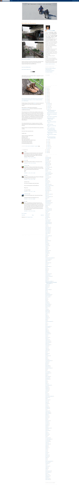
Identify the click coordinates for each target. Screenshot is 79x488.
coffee (46, 246)
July (48, 139)
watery (46, 473)
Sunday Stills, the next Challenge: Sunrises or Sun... (52, 132)
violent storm (47, 466)
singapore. (46, 447)
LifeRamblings (26, 193)
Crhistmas (46, 278)
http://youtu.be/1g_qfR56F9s (26, 59)
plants (46, 159)
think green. (47, 205)
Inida (46, 288)
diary (46, 212)
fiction (46, 175)
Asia (46, 267)
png (46, 256)
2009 (47, 151)
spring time (47, 454)
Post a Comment (24, 213)
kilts (46, 392)
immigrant (46, 387)
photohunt (46, 214)
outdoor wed (47, 213)
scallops (46, 442)
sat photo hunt (47, 230)
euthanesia (47, 361)
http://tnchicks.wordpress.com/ (26, 69)
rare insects (47, 423)
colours (46, 347)
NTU (46, 206)
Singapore (46, 162)
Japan (46, 224)
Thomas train (47, 306)
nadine (46, 192)
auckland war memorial (48, 321)
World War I (47, 310)
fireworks (46, 363)
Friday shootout (47, 184)
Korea (46, 291)
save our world (47, 176)
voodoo (46, 467)
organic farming (47, 412)
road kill (46, 432)
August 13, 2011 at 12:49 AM (30, 163)
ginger (46, 375)
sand (46, 436)
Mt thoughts (47, 217)
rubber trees (47, 434)
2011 (47, 102)
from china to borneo (48, 367)
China (46, 272)
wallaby (46, 468)
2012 (47, 100)
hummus (46, 386)
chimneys (46, 343)
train (46, 458)
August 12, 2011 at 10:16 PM (30, 157)
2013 (47, 99)
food (46, 170)
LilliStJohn (25, 165)
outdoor (46, 255)
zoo (45, 234)
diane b (25, 160)
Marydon (34, 103)
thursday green (47, 201)
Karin (25, 175)
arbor (46, 320)
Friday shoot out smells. (48, 281)
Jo (24, 151)
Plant (46, 218)
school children (47, 443)
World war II (47, 311)
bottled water (47, 337)
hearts (46, 381)
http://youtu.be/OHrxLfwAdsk (26, 67)
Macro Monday (47, 190)
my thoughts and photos (48, 71)
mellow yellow (47, 228)
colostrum (46, 345)
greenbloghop (47, 378)
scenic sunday (47, 232)
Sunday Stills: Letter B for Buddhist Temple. (51, 118)
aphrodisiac (47, 317)
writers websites (47, 479)
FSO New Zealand (48, 223)
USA (46, 307)
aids (46, 314)
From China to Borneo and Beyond (50, 68)
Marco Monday (47, 240)
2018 (47, 92)
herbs (46, 382)
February (48, 146)
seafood (46, 445)
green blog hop (47, 250)
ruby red (46, 435)
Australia (46, 165)
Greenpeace (47, 285)
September (49, 107)
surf (45, 261)
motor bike (47, 403)
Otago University (47, 295)
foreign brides (47, 365)
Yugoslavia (47, 312)
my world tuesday (48, 167)
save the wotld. (47, 441)
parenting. (46, 415)
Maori (46, 239)
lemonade (46, 394)
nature (46, 254)
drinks (46, 354)
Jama (25, 201)
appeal (46, 318)
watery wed (47, 474)
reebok (46, 426)
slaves (46, 450)
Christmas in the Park (48, 276)
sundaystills (47, 186)
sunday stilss (47, 233)
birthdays (46, 331)
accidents (46, 211)
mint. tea (46, 401)
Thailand (46, 244)
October (48, 106)
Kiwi (46, 290)
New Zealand (47, 157)
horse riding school (48, 385)
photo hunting (47, 229)
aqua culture (47, 245)
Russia (46, 299)
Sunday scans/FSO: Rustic (51, 128)
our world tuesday (48, 208)
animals (46, 178)
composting (47, 349)
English (46, 279)
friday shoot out (47, 169)
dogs (46, 352)
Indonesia (46, 287)
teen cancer (47, 456)
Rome (46, 298)
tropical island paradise (48, 461)
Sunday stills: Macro (50, 124)
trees (46, 459)
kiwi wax (46, 393)
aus (45, 322)
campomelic (47, 339)
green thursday (47, 219)
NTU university (47, 174)
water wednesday (47, 472)
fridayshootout (47, 366)
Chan (46, 271)
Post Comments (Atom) (29, 217)
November (49, 104)
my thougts (47, 252)
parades (46, 414)
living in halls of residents (49, 396)
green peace (47, 377)
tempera (46, 457)
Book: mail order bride (48, 185)
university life (47, 462)
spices (46, 453)
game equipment (47, 372)
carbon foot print (47, 342)
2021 (47, 88)
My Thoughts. (47, 164)
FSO (46, 179)
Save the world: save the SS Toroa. (52, 116)
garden (46, 374)
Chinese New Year (48, 273)
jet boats (46, 391)
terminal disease (47, 262)
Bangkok (46, 268)
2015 (47, 96)
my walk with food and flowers (49, 70)
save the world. (47, 203)
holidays (46, 383)
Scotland (46, 301)
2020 (47, 89)
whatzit (46, 263)
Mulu (46, 241)
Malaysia (46, 180)
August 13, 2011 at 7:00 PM (29, 198)
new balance (47, 408)
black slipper (47, 332)
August (48, 109)
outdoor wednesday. (48, 196)
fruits (46, 369)
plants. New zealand (48, 194)
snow (46, 451)
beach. (46, 323)
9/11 (46, 265)
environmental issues (48, 360)
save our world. (47, 437)
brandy (46, 338)
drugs (46, 356)
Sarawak (46, 168)
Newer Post (23, 215)
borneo (46, 207)
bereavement (47, 189)
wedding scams (47, 475)
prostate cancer (47, 420)
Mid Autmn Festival (48, 294)
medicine (46, 251)
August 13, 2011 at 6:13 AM (29, 179)
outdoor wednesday (48, 173)
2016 (47, 95)
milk (46, 398)
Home (33, 215)
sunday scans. (47, 260)
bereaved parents (47, 200)
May (48, 142)
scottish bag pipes (48, 259)
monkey (46, 402)
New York (46, 243)
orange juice (47, 410)
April (48, 143)
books (46, 336)
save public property (48, 439)
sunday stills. (47, 221)
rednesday (46, 425)
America (46, 191)
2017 (47, 93)
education (46, 359)
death (46, 249)
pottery (46, 418)
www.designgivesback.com (26, 108)
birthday (46, 329)
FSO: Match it (49, 120)
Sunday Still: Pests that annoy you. (52, 112)
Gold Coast (47, 284)
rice (45, 431)
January (48, 148)
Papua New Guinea (48, 210)
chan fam (46, 197)
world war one (47, 478)
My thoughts (47, 158)
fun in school (47, 371)
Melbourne (47, 293)
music (46, 404)
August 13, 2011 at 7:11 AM (29, 191)
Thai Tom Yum (47, 305)
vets (46, 464)
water (46, 469)
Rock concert (47, 296)
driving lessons (47, 355)
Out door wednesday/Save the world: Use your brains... (51, 111)
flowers (46, 364)
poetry (46, 195)
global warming (47, 376)
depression (47, 350)
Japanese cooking (48, 289)
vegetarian (46, 463)
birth (46, 328)
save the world (47, 172)
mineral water (47, 399)
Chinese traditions (48, 235)
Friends (46, 237)
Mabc (46, 238)
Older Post (42, 215)
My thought (47, 181)
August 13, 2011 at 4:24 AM (29, 172)
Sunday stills (47, 163)
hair (46, 380)
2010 (47, 149)
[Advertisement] (30, 227)
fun (45, 370)
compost (46, 348)
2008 (47, 152)
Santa (46, 300)
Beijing (46, 270)
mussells (46, 405)
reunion (46, 429)
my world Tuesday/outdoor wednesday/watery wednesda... (52, 130)
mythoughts (47, 407)
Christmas (46, 216)
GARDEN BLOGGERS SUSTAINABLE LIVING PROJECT (51, 283)
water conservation (48, 470)
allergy (46, 315)
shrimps (46, 446)
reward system (47, 430)
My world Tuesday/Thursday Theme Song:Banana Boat (51, 137)
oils (45, 409)
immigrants (47, 388)
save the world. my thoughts (49, 257)
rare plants (46, 424)
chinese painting (47, 344)
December (48, 103)
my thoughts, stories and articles (39, 4)
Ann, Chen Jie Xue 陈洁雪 (50, 30)
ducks (46, 358)
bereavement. (47, 327)
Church (46, 277)
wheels (46, 183)
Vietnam (46, 309)
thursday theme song (48, 202)
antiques (46, 316)
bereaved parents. (47, 326)
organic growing (47, 413)
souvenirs (46, 452)
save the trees (47, 440)
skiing (46, 448)
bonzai (46, 334)
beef (46, 325)
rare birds (46, 421)
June (48, 141)
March (48, 145)
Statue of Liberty (47, 304)
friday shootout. (47, 227)
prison (46, 419)
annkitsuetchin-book (48, 69)
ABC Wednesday (47, 266)
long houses (47, 397)
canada (46, 225)
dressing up (47, 353)
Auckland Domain (48, 222)
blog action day (47, 333)
